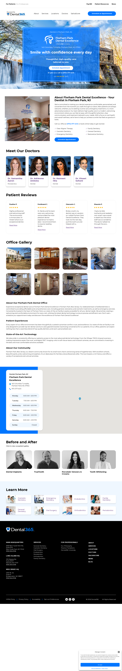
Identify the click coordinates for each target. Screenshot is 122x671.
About (36, 14)
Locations (55, 14)
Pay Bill (89, 4)
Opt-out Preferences (51, 599)
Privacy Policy (104, 668)
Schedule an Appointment (102, 13)
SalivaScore (75, 14)
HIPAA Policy (10, 599)
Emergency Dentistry (51, 499)
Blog (90, 562)
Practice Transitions (67, 548)
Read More (13, 225)
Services (45, 14)
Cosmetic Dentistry (22, 499)
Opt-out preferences (96, 668)
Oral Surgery (51, 510)
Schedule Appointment (61, 68)
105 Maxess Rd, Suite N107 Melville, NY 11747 (12, 561)
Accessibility (36, 599)
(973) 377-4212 (68, 73)
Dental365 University (68, 550)
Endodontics (79, 499)
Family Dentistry (106, 499)
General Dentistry (22, 510)
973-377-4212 (16, 389)
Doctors (65, 14)
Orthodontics (80, 510)
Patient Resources (102, 4)
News (114, 4)
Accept (100, 664)
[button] (119, 652)
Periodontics (108, 510)
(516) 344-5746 (11, 551)
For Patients (10, 4)
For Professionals (22, 4)
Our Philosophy (66, 546)
